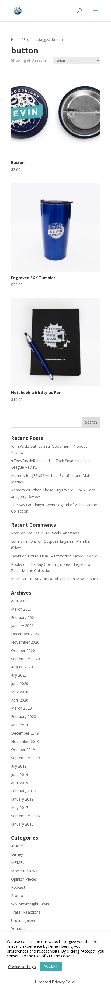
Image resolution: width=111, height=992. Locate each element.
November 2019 (25, 741)
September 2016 (25, 815)
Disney (17, 854)
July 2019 (19, 766)
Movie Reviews (24, 870)
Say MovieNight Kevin (30, 903)
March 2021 (21, 609)
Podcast (18, 887)
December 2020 (25, 633)
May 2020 (19, 691)
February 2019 (23, 790)
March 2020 (21, 708)
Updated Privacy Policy (55, 981)
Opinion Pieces (24, 879)
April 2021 (19, 600)
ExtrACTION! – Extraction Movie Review (62, 556)
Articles (17, 845)
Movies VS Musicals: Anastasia (53, 532)
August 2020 (22, 666)
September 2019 (25, 757)
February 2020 (23, 716)
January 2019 (22, 799)
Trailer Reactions (25, 912)
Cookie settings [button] (22, 966)
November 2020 (25, 642)
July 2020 (19, 675)
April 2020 (19, 700)
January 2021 (22, 625)
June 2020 (19, 683)
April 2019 (19, 782)
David (16, 556)
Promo (17, 895)
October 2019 (23, 749)
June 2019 (19, 774)
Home (16, 39)
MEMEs (17, 862)
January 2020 (22, 724)
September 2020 (25, 658)
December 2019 (25, 733)
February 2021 (23, 617)
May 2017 (19, 807)
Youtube (18, 928)
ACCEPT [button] (51, 966)
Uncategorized (23, 920)
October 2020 (23, 650)
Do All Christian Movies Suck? (73, 578)
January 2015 (22, 824)
